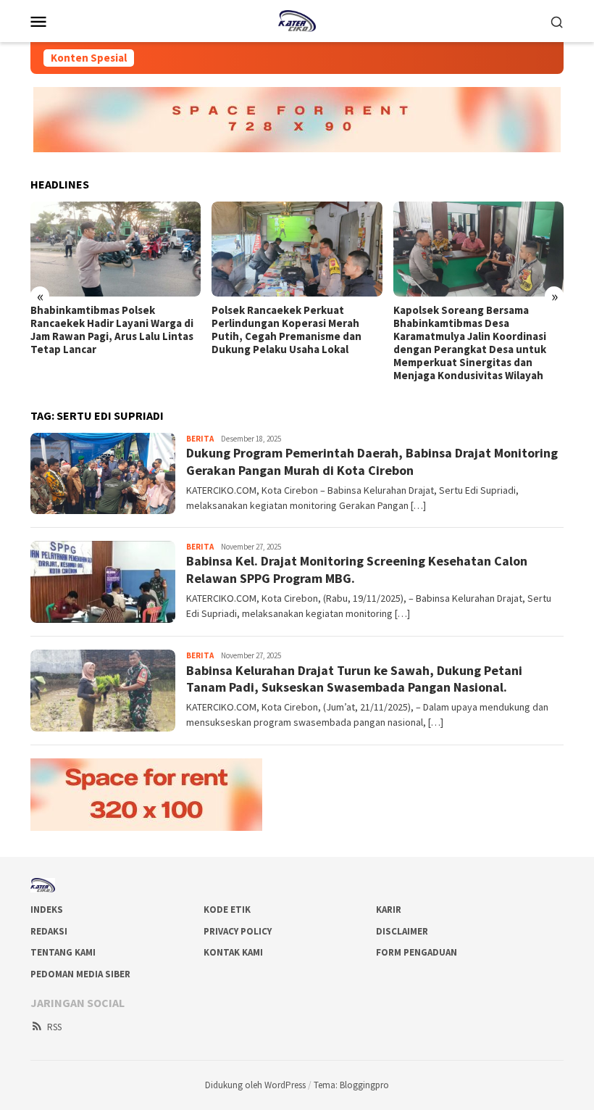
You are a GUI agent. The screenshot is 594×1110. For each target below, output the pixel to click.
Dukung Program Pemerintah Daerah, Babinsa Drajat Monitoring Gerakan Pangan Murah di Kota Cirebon (372, 461)
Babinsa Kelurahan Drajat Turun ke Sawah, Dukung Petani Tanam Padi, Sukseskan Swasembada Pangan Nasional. (354, 678)
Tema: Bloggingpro (351, 1085)
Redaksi (48, 931)
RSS (54, 1027)
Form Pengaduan (416, 952)
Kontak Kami (233, 952)
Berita (200, 439)
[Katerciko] (296, 19)
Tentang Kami (63, 952)
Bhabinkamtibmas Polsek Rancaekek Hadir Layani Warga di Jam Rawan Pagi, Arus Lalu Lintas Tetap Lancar (111, 330)
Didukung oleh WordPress (255, 1085)
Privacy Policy (238, 931)
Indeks (46, 909)
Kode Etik (227, 909)
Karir (388, 909)
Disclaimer (402, 931)
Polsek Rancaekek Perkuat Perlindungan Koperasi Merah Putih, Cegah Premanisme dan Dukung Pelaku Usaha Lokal (286, 330)
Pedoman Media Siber (80, 974)
